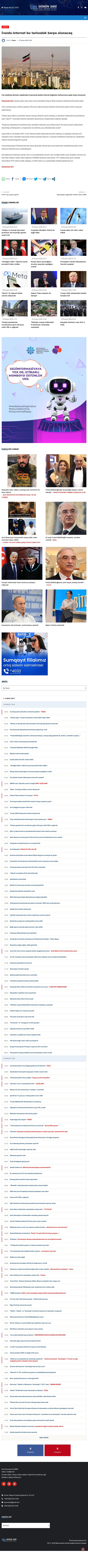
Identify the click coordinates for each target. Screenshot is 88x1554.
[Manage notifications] (83, 1549)
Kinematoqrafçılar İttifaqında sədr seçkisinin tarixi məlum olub (32, 1287)
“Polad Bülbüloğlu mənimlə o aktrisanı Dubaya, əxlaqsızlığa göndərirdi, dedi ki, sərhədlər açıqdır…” (45, 735)
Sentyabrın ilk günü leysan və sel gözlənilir (25, 843)
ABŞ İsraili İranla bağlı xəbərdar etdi (23, 1149)
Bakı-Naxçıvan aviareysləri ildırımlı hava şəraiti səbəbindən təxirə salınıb (36, 837)
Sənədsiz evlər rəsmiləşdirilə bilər (27, 1083)
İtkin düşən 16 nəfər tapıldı (19, 969)
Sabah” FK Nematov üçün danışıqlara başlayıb (29, 1390)
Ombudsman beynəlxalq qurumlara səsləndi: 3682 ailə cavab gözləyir (35, 903)
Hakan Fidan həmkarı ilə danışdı (24, 795)
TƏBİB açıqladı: (38, 1293)
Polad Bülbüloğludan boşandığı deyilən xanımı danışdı (66, 491)
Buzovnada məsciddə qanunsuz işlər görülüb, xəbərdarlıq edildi (33, 1396)
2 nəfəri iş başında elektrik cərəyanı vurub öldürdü (28, 1347)
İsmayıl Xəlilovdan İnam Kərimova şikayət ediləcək (18, 584)
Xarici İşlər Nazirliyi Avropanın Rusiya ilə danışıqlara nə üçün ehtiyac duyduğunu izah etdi (42, 1408)
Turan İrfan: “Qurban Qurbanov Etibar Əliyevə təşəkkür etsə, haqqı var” (35, 1281)
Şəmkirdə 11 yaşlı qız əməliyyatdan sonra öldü (26, 1096)
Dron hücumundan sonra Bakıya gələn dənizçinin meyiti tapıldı (32, 1420)
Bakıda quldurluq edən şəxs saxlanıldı (23, 975)
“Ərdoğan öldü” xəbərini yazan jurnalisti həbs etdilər (28, 765)
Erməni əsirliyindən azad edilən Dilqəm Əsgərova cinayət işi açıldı (33, 855)
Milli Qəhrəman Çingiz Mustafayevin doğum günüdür (28, 897)
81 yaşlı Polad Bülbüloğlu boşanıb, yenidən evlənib (63, 539)
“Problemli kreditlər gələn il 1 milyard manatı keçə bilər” (30, 1245)
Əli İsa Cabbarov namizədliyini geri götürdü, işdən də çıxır (30, 1323)
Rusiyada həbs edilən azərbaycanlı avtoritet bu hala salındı (21, 493)
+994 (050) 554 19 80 (11, 1499)
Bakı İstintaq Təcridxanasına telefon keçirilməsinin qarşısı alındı (33, 1203)
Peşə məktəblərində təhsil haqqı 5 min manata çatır (31, 819)
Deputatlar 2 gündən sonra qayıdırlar (23, 993)
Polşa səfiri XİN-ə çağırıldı (19, 1197)
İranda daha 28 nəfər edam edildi (21, 759)
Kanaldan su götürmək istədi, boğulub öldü (25, 1035)
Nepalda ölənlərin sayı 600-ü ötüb (22, 1029)
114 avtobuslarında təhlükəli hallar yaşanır (33, 1251)
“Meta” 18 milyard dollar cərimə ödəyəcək (24, 789)
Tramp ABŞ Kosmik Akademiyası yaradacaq (25, 1102)
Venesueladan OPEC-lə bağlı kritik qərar (24, 1353)
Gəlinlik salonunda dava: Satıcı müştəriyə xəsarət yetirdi (30, 915)
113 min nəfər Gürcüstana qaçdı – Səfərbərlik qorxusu (29, 1299)
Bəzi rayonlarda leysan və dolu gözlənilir (24, 1378)
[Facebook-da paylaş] (15, 179)
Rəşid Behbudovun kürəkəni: (34, 1233)
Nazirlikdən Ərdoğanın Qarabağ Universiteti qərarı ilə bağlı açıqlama (34, 1137)
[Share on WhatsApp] (6, 179)
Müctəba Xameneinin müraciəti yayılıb (23, 1113)
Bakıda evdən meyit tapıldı (19, 753)
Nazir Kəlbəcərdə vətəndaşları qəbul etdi (27, 1275)
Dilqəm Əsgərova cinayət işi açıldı (22, 1011)
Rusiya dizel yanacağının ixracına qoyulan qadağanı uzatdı (42, 264)
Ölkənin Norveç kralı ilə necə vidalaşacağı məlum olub (29, 1402)
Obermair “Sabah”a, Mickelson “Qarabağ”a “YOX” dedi (35, 1384)
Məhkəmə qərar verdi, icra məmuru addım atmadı (38, 1227)
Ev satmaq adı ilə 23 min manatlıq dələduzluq (26, 1173)
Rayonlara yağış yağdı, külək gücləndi (23, 945)
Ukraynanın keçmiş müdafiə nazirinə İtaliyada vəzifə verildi (31, 1053)
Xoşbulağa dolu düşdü (21, 1119)
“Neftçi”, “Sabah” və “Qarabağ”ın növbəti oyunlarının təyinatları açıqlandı (36, 1311)
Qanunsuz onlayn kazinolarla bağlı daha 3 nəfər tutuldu (41, 1269)
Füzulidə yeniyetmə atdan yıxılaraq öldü (24, 981)
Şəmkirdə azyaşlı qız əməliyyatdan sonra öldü (26, 921)
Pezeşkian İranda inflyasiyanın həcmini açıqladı (27, 777)
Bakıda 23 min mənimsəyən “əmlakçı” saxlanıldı (27, 1090)
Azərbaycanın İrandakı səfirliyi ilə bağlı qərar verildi (28, 1263)
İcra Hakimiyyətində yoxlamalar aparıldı (24, 1143)
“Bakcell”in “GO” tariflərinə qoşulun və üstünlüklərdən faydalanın (33, 1372)
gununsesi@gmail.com (12, 1502)
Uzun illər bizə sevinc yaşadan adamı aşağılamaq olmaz (43, 951)
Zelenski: (39, 1131)
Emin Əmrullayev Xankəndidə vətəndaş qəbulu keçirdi (29, 1215)
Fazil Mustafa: (23, 849)
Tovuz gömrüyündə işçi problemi (38, 1335)
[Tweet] (38, 179)
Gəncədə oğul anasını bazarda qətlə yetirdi (25, 1341)
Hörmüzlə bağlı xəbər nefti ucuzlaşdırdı (24, 1041)
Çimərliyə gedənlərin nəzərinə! (21, 963)
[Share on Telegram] (46, 179)
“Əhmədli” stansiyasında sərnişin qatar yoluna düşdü (29, 1185)
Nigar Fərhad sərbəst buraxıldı (21, 1305)
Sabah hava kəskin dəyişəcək (20, 909)
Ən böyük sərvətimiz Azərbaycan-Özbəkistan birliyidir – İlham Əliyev (34, 939)
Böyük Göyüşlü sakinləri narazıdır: (36, 1426)
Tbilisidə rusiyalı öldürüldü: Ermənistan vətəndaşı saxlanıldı (42, 324)
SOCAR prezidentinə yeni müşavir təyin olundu (26, 1329)
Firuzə (14, 40)
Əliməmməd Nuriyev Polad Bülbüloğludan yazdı (27, 1317)
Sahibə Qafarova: (30, 1167)
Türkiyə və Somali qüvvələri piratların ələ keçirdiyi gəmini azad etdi (14, 232)
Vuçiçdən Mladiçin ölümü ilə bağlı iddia (24, 747)
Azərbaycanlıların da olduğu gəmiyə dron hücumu (30, 1066)
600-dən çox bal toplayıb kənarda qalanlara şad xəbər (29, 1191)
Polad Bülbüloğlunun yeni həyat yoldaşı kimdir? (65, 584)
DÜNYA (5, 27)
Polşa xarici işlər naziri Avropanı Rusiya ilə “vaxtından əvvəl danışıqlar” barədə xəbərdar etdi (43, 1414)
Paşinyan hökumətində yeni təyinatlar (23, 933)
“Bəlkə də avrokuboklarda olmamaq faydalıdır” (44, 1360)
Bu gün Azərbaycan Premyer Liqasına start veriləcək (28, 1047)
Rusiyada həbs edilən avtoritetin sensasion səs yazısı (38, 987)
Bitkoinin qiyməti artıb (18, 1155)
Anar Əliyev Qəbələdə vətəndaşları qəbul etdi (31, 1209)
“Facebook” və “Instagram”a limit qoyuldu (24, 1023)
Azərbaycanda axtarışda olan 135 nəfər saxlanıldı (27, 867)
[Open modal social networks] (53, 179)
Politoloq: (36, 1239)
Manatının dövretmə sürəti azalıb (21, 999)
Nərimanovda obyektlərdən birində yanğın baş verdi (28, 729)
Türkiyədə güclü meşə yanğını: (30, 1077)
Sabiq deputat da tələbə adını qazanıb (23, 1432)
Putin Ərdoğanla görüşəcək (19, 1161)
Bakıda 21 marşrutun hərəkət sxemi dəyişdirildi (27, 885)
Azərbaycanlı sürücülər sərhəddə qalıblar (28, 712)
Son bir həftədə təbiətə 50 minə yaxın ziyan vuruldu (28, 1221)
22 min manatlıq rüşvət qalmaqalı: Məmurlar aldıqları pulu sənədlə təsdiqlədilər (38, 957)
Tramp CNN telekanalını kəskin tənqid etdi (25, 813)
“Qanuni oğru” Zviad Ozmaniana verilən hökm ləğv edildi (30, 717)
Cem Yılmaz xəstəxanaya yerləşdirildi (23, 741)
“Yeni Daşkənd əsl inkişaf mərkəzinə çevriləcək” (34, 1125)
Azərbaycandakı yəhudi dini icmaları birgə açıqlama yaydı (30, 801)
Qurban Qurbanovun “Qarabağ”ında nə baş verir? (27, 1366)
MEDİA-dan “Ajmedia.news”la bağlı (29, 783)
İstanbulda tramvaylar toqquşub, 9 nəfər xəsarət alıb (29, 1072)
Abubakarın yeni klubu (18, 879)
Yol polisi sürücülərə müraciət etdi (22, 1017)
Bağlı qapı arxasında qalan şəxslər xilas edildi (26, 927)
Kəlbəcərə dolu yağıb (17, 1257)
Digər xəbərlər (44, 1437)
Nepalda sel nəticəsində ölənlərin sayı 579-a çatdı (28, 1107)
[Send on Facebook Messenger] (27, 179)
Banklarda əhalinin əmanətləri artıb (22, 891)
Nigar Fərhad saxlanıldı (55, 625)
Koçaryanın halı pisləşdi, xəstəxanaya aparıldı (20, 625)
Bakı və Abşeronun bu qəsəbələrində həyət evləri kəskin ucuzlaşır (33, 831)
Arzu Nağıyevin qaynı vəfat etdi (21, 807)
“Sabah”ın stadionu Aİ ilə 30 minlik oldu (24, 873)
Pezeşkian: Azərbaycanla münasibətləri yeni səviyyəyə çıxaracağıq (34, 861)
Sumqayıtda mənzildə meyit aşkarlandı (23, 1179)
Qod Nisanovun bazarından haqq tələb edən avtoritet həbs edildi (21, 540)
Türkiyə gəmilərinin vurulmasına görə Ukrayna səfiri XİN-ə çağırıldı (13, 324)
